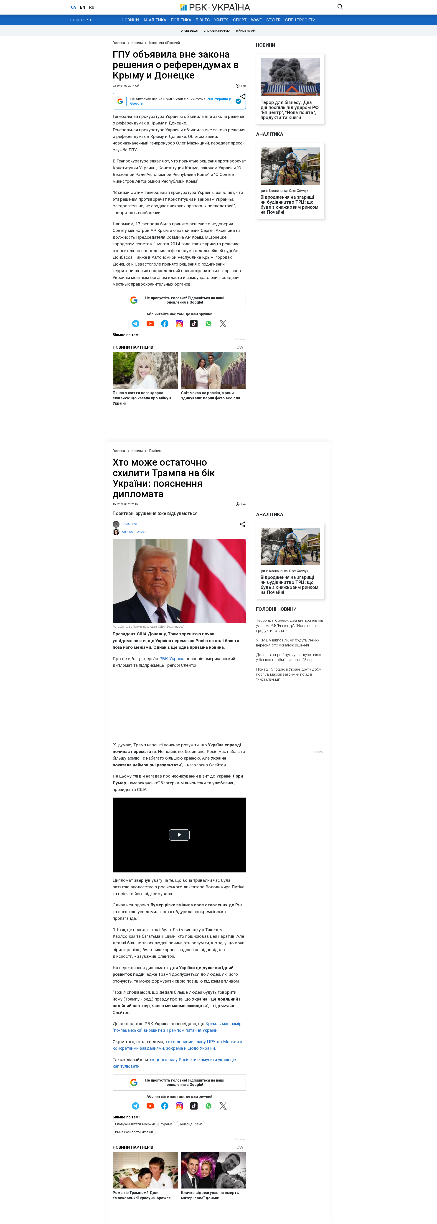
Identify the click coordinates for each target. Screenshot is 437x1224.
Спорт (239, 20)
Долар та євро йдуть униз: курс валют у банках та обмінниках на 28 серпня (289, 657)
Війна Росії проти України (134, 1132)
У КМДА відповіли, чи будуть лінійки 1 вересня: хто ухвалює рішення (289, 642)
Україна (167, 1124)
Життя (221, 20)
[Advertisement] (179, 705)
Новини (130, 20)
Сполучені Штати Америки (135, 1124)
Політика (181, 20)
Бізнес (203, 20)
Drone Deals (189, 30)
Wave (256, 20)
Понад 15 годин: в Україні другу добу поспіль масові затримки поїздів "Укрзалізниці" (288, 674)
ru (91, 7)
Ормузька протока (217, 30)
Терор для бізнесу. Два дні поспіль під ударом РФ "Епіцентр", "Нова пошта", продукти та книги (290, 110)
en (82, 7)
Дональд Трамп (190, 1124)
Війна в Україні (246, 30)
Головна (119, 43)
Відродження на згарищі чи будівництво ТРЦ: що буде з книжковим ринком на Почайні (290, 205)
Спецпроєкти (300, 20)
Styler (273, 20)
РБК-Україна (171, 658)
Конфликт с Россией (164, 43)
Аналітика (154, 20)
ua (73, 7)
